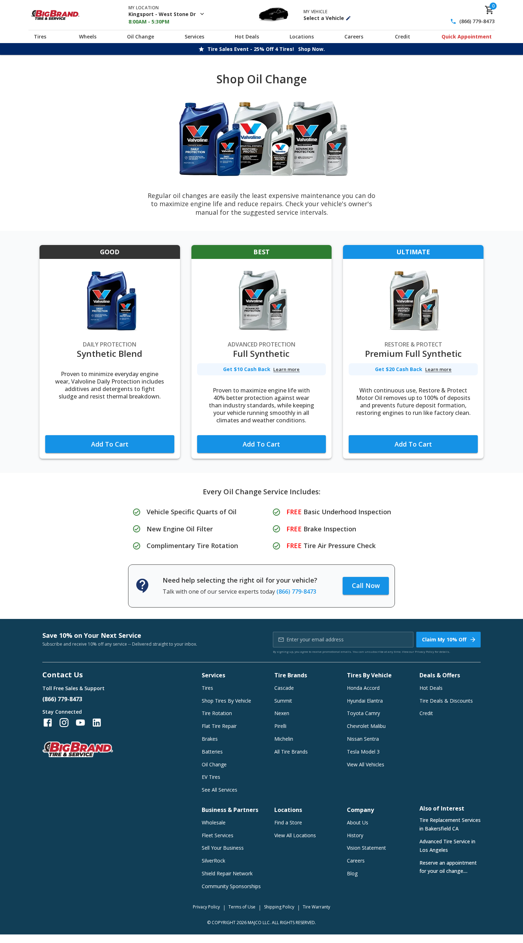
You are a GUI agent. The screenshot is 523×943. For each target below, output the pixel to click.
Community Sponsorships (231, 886)
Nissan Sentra (363, 738)
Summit (283, 700)
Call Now (366, 585)
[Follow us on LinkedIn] (96, 722)
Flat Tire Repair (219, 726)
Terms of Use (241, 907)
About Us (357, 822)
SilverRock (213, 860)
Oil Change (140, 36)
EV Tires (211, 776)
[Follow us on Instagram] (64, 722)
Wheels (87, 36)
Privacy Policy (424, 651)
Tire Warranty (316, 907)
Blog (352, 873)
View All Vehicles (365, 764)
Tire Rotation (217, 713)
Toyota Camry (363, 713)
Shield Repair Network (227, 873)
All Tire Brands (291, 751)
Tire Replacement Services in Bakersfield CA (450, 824)
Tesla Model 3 (363, 751)
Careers (353, 36)
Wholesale (214, 822)
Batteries (212, 751)
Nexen (281, 713)
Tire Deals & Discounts (446, 700)
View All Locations (295, 835)
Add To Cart (109, 444)
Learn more (286, 369)
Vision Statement (366, 847)
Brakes (210, 738)
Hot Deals (247, 36)
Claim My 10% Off (444, 639)
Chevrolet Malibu (366, 726)
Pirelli (280, 726)
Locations (302, 36)
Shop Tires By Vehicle (226, 700)
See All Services (219, 789)
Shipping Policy (279, 907)
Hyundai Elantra (365, 700)
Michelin (283, 738)
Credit (402, 36)
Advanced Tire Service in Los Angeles (447, 845)
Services (194, 36)
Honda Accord (363, 687)
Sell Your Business (223, 847)
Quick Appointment (467, 36)
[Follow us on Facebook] (47, 722)
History (355, 835)
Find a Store (288, 822)
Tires (40, 36)
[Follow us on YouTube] (80, 722)
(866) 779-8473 (477, 21)
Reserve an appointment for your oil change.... (448, 867)
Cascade (284, 687)
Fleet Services (217, 835)
